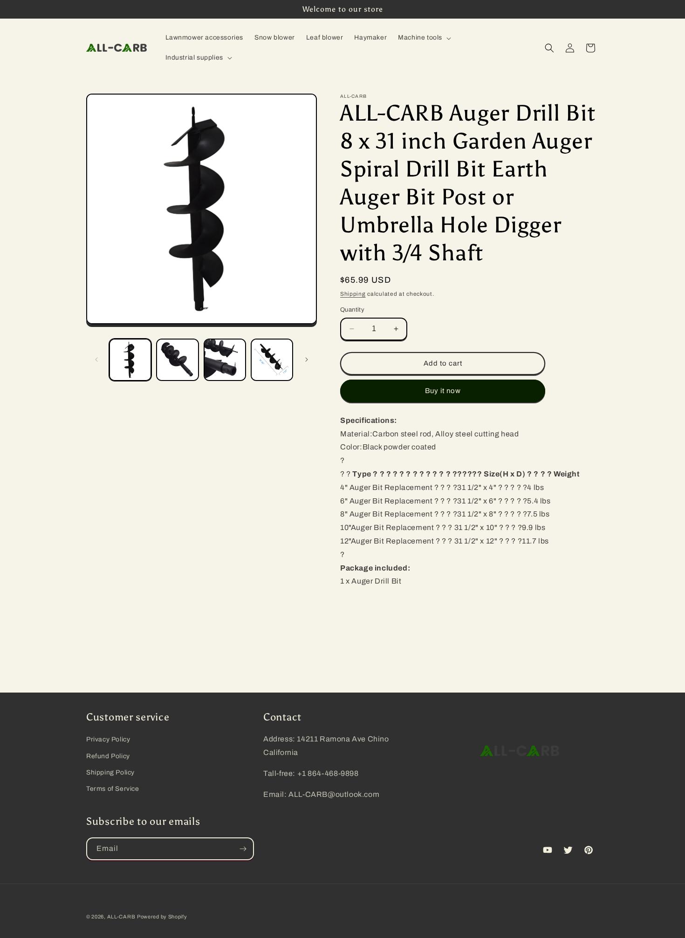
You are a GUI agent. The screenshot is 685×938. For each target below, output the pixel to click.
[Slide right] (306, 359)
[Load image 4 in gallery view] (272, 360)
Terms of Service (112, 788)
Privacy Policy (108, 739)
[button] (423, 38)
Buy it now (443, 390)
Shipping (353, 294)
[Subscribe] (243, 848)
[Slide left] (96, 359)
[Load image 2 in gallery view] (177, 360)
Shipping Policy (110, 772)
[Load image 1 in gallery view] (130, 360)
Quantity (352, 309)
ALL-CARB (121, 916)
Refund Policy (108, 756)
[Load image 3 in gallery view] (225, 360)
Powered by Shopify (162, 916)
